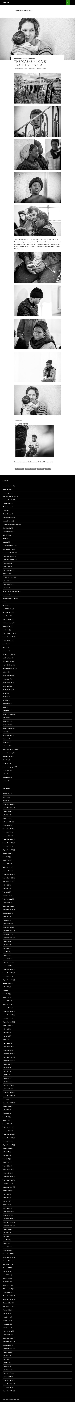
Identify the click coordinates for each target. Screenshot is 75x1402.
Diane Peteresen (8, 531)
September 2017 (8, 1060)
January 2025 (7, 825)
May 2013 (6, 1240)
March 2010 (6, 1369)
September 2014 (8, 1187)
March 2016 (6, 1124)
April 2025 (6, 818)
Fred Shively (6, 566)
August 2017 (7, 1064)
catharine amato (8, 517)
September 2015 (8, 1145)
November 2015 (8, 1138)
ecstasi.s (5, 542)
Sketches (5, 739)
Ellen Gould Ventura (9, 545)
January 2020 (7, 966)
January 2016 (7, 1131)
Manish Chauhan (8, 654)
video (4, 774)
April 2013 (6, 1243)
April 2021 (6, 920)
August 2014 (7, 1190)
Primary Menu (72, 2)
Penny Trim (6, 679)
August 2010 (7, 1352)
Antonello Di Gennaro (9, 496)
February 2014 (7, 1211)
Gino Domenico (7, 570)
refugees (40, 468)
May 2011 (6, 1320)
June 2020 (6, 948)
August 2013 (7, 1229)
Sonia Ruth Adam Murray (10, 749)
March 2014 (6, 1208)
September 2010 (8, 1348)
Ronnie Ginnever (8, 728)
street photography (9, 767)
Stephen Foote (7, 756)
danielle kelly (7, 528)
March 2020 (6, 959)
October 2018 (7, 1018)
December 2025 (8, 804)
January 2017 (7, 1089)
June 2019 (6, 990)
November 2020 (8, 930)
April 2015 (6, 1162)
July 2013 (6, 1233)
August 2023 (7, 853)
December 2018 (8, 1011)
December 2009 (8, 1380)
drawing (5, 538)
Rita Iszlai (6, 717)
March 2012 (6, 1285)
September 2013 (8, 1225)
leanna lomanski (8, 637)
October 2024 (7, 832)
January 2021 (7, 923)
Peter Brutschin (7, 682)
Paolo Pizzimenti (8, 675)
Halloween (6, 580)
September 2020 (8, 937)
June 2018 (6, 1032)
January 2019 (7, 1008)
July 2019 (6, 987)
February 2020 (7, 962)
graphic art (6, 573)
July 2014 (6, 1194)
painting (5, 672)
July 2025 (6, 815)
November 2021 (8, 909)
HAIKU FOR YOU (8, 577)
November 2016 (8, 1096)
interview (6, 595)
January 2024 (7, 836)
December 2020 (8, 927)
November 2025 (8, 808)
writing (5, 781)
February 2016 (7, 1127)
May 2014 (6, 1201)
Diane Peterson (7, 535)
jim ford (5, 605)
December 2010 (8, 1338)
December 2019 (8, 969)
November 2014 (8, 1180)
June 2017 (6, 1071)
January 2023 (7, 871)
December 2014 (8, 1176)
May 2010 (6, 1362)
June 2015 (6, 1155)
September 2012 (8, 1264)
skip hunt (5, 746)
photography (30, 58)
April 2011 (6, 1324)
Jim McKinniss (7, 609)
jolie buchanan (7, 623)
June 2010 (6, 1359)
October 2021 (7, 913)
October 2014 (7, 1183)
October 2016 (7, 1099)
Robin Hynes (7, 724)
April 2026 (6, 800)
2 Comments (42, 68)
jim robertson (7, 612)
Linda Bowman (7, 640)
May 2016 (6, 1117)
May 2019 (6, 994)
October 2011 (7, 1303)
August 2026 (7, 793)
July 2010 (6, 1355)
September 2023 (8, 850)
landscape (6, 630)
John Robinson (7, 619)
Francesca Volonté (8, 556)
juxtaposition (7, 626)
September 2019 (8, 980)
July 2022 (6, 885)
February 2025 (7, 822)
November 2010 (8, 1341)
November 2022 (8, 878)
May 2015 (6, 1159)
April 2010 (6, 1366)
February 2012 (7, 1289)
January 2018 (7, 1050)
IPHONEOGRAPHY (9, 598)
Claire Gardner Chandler (10, 524)
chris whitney (7, 521)
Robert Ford (6, 721)
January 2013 (7, 1250)
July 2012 (6, 1271)
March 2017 (6, 1081)
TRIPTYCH (6, 770)
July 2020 (6, 944)
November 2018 (8, 1015)
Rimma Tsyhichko (8, 714)
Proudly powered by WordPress (11, 1399)
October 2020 (7, 934)
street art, (6, 763)
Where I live (6, 777)
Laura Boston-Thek (8, 633)
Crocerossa (19, 468)
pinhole (5, 693)
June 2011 (6, 1317)
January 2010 (7, 1377)
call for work (7, 503)
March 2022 (6, 895)
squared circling (8, 753)
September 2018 (8, 1022)
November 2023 (8, 843)
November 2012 (8, 1257)
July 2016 (6, 1110)
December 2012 (8, 1254)
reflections (6, 710)
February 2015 (7, 1169)
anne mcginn (7, 493)
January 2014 (7, 1215)
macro (5, 647)
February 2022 (7, 899)
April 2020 (6, 955)
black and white (19, 58)
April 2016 (6, 1120)
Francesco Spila (7, 563)
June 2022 (6, 888)
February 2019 (7, 1004)
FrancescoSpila (30, 468)
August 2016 (7, 1106)
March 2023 (6, 864)
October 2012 (7, 1261)
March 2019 (6, 1001)
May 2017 (6, 1074)
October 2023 (7, 846)
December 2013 (8, 1218)
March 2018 (6, 1043)
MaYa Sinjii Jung (8, 665)
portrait (5, 700)
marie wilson (7, 658)
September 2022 (8, 881)
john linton (6, 616)
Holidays (5, 588)
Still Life (5, 760)
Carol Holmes (7, 514)
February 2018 (7, 1046)
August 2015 (7, 1148)
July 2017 (6, 1067)
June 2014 (6, 1197)
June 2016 (6, 1113)
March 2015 (6, 1166)
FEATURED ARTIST (9, 552)
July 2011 (6, 1313)
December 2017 (8, 1053)
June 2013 (6, 1236)
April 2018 (6, 1039)
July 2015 (6, 1152)
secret (5, 732)
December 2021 (8, 906)
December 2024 (8, 829)
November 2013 (8, 1222)
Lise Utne (5, 644)
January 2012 (7, 1292)
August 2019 (7, 983)
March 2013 (6, 1247)
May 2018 (6, 1036)
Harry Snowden (7, 584)
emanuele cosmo (8, 549)
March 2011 (6, 1327)
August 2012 (7, 1268)
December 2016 (8, 1092)
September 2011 (8, 1306)
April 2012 (6, 1282)
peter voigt (6, 686)
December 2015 (8, 1134)
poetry (5, 696)
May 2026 (6, 797)
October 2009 (7, 1387)
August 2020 (7, 941)
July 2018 (6, 1029)
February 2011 (7, 1331)
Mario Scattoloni (8, 661)
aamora (6, 2)
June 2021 (6, 916)
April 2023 (6, 860)
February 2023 (7, 867)
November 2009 (8, 1384)
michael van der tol (8, 668)
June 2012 (6, 1275)
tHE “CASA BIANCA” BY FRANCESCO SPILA (31, 63)
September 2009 (8, 1391)
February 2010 (7, 1373)
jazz (4, 602)
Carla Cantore (7, 507)
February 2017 (7, 1085)
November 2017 (8, 1057)
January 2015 (7, 1173)
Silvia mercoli (7, 735)
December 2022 (8, 874)
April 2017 (6, 1078)
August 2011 (7, 1310)
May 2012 (6, 1278)
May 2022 (6, 892)
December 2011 (8, 1296)
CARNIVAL (6, 510)
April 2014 (6, 1204)
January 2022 (7, 902)
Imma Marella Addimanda (11, 591)
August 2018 (7, 1025)
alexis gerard (7, 489)
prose (4, 707)
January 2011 (7, 1334)
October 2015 (7, 1141)
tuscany (48, 468)
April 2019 (6, 997)
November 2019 (8, 973)
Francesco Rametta (9, 559)
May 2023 (6, 857)
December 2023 (8, 839)
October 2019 (7, 976)
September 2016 (8, 1103)
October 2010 (7, 1345)
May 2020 (6, 952)
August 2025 (7, 811)
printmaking (6, 703)
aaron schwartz (7, 486)
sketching (6, 742)
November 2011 (8, 1299)
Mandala (5, 651)
